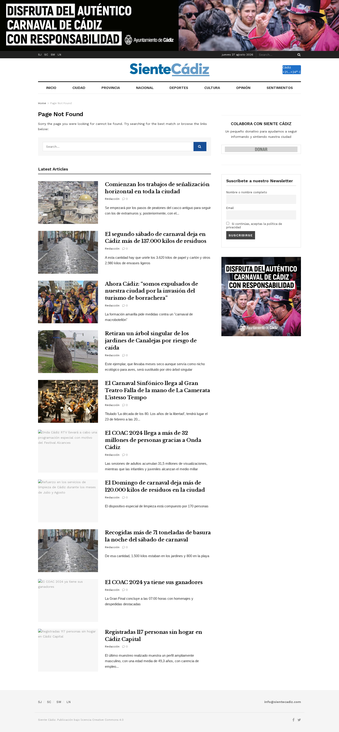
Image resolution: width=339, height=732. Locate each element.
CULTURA (212, 88)
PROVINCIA (110, 88)
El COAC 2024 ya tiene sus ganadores (154, 582)
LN (59, 54)
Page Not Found (61, 103)
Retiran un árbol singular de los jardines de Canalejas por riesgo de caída (151, 340)
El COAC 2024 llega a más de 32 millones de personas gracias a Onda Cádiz (153, 440)
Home (42, 103)
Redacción (112, 198)
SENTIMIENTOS (280, 88)
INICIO (51, 88)
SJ (40, 54)
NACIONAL (145, 88)
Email (230, 208)
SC (46, 54)
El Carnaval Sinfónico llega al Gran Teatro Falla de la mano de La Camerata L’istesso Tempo (157, 390)
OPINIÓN (243, 88)
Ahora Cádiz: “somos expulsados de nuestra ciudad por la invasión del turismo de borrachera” (151, 291)
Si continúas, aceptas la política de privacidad (254, 225)
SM (53, 54)
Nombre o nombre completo (246, 192)
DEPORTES (179, 88)
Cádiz (286, 67)
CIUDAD (78, 88)
